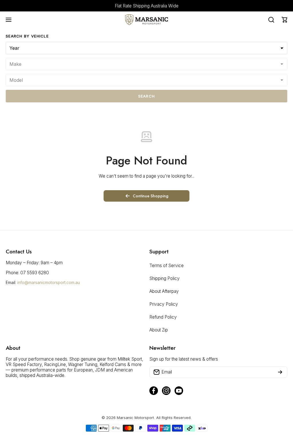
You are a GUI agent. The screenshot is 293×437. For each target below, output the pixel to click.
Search (146, 96)
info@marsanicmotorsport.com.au (48, 282)
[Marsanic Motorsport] (146, 19)
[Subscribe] (280, 372)
